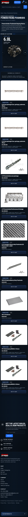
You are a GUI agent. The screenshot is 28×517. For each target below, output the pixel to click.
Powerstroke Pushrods (7, 110)
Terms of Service (5, 485)
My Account (4, 474)
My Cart (3, 472)
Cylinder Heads (5, 212)
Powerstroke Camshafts (7, 109)
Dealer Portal (17, 2)
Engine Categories (5, 470)
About (2, 479)
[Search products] (25, 7)
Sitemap (17, 503)
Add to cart (14, 113)
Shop (5, 13)
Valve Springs (15, 110)
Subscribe (9, 435)
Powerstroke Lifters (17, 109)
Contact (3, 481)
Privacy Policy (4, 483)
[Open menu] (26, 2)
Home (2, 13)
